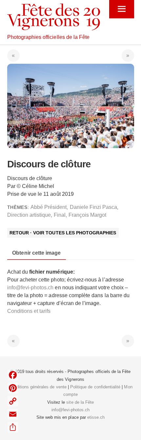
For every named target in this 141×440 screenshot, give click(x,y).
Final (60, 215)
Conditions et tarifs (29, 311)
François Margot (87, 215)
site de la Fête (80, 402)
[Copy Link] (12, 401)
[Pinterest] (12, 388)
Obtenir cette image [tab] (36, 253)
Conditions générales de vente (37, 386)
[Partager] (12, 427)
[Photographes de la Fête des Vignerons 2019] (53, 27)
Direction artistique (29, 215)
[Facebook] (12, 374)
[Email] (12, 414)
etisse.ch (96, 417)
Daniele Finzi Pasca (93, 207)
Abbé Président (48, 207)
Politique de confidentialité (95, 386)
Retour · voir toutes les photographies (63, 232)
